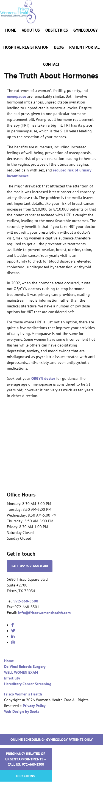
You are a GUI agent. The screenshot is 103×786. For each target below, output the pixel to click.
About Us (31, 30)
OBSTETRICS (56, 30)
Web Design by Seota (21, 711)
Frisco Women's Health (23, 694)
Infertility (12, 678)
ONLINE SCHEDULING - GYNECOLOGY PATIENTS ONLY (51, 739)
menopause (16, 96)
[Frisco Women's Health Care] (18, 11)
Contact (51, 64)
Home (10, 30)
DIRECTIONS (25, 776)
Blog (59, 47)
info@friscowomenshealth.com (44, 612)
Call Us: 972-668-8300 (30, 566)
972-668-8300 (25, 601)
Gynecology (85, 30)
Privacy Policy (34, 705)
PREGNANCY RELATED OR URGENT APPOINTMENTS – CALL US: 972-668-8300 (25, 759)
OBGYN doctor (43, 378)
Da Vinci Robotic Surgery (25, 666)
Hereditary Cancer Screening (27, 683)
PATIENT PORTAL (84, 47)
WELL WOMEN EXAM (21, 672)
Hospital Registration (26, 47)
